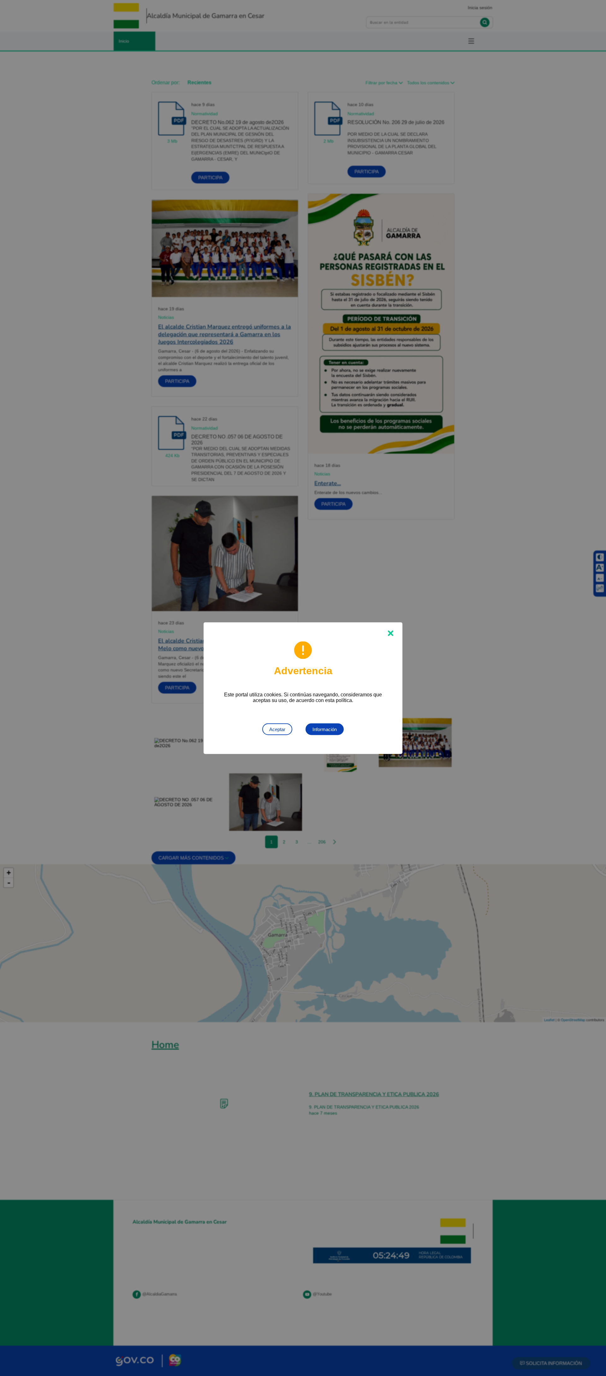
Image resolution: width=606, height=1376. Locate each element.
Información (324, 729)
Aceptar (277, 729)
